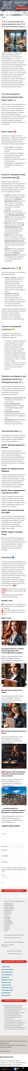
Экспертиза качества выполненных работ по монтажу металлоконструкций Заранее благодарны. (15, 1010)
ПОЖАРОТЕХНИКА (8, 924)
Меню (25, 13)
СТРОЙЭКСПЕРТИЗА (9, 905)
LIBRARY (3, 17)
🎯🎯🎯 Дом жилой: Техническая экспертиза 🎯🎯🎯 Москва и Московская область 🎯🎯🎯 (13, 591)
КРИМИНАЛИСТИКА (8, 904)
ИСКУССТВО (7, 927)
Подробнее (16, 1066)
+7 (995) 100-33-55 (21, 4)
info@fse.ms (21, 5)
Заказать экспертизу (21, 8)
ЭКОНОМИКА (7, 917)
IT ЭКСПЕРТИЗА (7, 920)
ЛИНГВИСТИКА (7, 914)
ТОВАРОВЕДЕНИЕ (8, 922)
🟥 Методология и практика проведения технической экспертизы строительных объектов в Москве (13, 774)
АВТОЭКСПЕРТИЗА (8, 910)
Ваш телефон (4, 856)
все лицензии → (5, 946)
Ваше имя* (4, 850)
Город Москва (5, 966)
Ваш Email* (4, 846)
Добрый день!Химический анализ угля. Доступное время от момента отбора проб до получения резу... (15, 1022)
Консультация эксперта (14, 1001)
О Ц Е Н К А (6, 915)
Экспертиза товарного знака (14, 953)
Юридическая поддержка (14, 890)
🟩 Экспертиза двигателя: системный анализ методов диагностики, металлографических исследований (13, 606)
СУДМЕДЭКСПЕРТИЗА (9, 909)
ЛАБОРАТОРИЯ (7, 912)
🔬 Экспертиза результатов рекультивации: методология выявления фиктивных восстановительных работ (13, 810)
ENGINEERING (7, 918)
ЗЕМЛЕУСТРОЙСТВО (9, 907)
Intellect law (7, 928)
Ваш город (4, 862)
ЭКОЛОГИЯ (7, 925)
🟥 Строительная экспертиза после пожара (13, 610)
